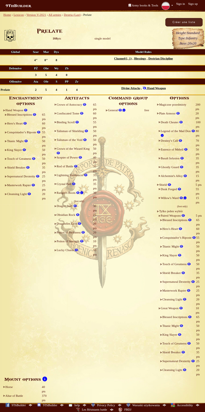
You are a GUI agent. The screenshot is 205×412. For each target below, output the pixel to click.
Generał (113, 110)
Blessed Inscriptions (20, 114)
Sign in (180, 3)
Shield (163, 184)
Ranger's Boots (66, 192)
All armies (54, 14)
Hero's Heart (15, 123)
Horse (9, 387)
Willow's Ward (170, 198)
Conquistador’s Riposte (22, 132)
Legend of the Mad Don (176, 131)
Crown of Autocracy (70, 104)
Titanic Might (15, 141)
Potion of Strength (68, 241)
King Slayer (15, 149)
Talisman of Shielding (71, 131)
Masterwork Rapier (19, 185)
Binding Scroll (66, 122)
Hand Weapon (14, 110)
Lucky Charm (66, 250)
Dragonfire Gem (67, 223)
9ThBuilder (18, 6)
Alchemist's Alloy (172, 176)
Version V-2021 (36, 14)
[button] (167, 6)
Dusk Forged (169, 189)
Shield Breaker (16, 167)
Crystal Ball (64, 184)
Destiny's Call (170, 140)
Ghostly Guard (170, 167)
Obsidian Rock (66, 214)
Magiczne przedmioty (172, 104)
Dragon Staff (65, 206)
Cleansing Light (17, 194)
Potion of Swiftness (69, 232)
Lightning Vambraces (70, 175)
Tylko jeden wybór (171, 211)
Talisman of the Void (70, 139)
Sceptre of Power (68, 157)
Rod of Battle (65, 166)
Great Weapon (170, 308)
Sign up (193, 3)
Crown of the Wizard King (73, 148)
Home (7, 14)
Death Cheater (170, 122)
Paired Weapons (171, 215)
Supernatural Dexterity (21, 176)
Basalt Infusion (170, 158)
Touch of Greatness (19, 158)
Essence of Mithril (172, 149)
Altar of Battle (14, 395)
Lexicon (19, 14)
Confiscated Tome (68, 113)
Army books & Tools (144, 5)
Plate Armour (167, 113)
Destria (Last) (72, 14)
